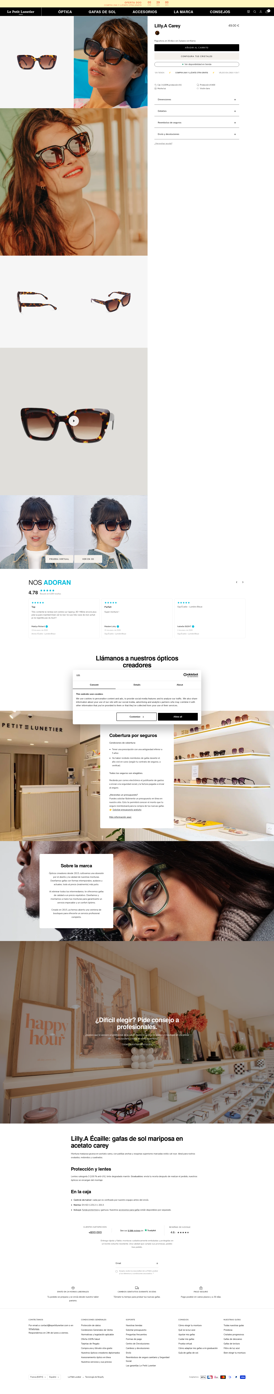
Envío (128, 1352)
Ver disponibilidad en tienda (198, 64)
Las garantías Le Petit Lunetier (141, 1365)
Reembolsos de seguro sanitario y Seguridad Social (147, 1359)
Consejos (220, 12)
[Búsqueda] (254, 11)
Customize (135, 716)
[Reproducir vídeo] (74, 421)
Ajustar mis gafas (186, 1334)
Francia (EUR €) (36, 1377)
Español (52, 1377)
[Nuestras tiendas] (248, 11)
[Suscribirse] (156, 1263)
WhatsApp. (34, 1329)
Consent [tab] (94, 684)
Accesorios (145, 12)
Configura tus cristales (196, 56)
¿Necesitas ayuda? (163, 143)
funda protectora (90, 1210)
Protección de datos (91, 1325)
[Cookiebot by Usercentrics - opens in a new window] (185, 675)
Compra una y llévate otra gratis (96, 1348)
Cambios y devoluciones (137, 1348)
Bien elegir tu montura (234, 1352)
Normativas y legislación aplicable (97, 1334)
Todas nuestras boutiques (137, 1044)
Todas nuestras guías (234, 1325)
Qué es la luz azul (186, 1330)
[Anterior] (236, 582)
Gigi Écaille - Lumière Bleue (42, 634)
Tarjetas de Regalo (90, 1343)
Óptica (65, 12)
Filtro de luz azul (232, 1348)
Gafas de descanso (233, 1339)
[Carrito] (266, 11)
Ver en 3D (88, 559)
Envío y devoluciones (168, 134)
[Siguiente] (242, 582)
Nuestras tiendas (134, 1325)
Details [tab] (137, 684)
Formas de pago (134, 1339)
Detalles (162, 111)
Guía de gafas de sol (188, 1352)
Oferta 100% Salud (90, 1339)
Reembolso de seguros (169, 122)
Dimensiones (164, 99)
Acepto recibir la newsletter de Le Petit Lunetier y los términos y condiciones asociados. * (138, 1272)
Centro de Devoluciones (137, 1343)
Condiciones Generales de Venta (97, 1330)
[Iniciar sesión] (260, 11)
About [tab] (180, 684)
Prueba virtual (59, 559)
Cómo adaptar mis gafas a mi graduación (198, 1348)
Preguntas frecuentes (136, 1334)
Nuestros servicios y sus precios (96, 1361)
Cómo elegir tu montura (190, 1325)
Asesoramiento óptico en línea (96, 1357)
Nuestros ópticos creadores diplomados (100, 1352)
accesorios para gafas (129, 1210)
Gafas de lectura (232, 1343)
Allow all (178, 716)
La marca (183, 12)
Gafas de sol (102, 12)
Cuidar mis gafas (186, 1339)
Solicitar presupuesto (136, 1330)
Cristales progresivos (234, 1334)
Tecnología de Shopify (94, 1377)
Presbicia (228, 1330)
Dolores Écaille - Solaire (114, 634)
